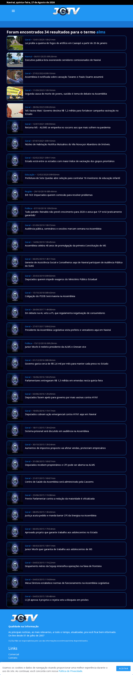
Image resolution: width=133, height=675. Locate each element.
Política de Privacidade (70, 671)
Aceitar (123, 668)
